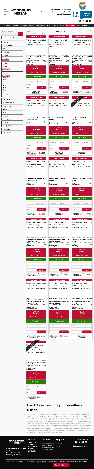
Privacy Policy (31, 461)
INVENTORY (46, 439)
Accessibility (20, 461)
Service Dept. (60, 443)
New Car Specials (47, 445)
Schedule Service (61, 445)
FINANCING (32, 442)
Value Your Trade (36, 72)
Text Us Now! (36, 77)
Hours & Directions (63, 14)
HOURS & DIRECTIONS (32, 445)
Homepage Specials (48, 449)
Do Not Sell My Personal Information (49, 461)
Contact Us (11, 461)
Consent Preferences (70, 461)
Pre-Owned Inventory (48, 444)
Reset (11, 38)
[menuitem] (12, 58)
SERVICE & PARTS (60, 440)
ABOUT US (32, 439)
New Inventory (46, 442)
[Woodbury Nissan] (16, 12)
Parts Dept (59, 447)
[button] (7, 25)
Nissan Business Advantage (32, 450)
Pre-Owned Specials (48, 447)
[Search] (20, 34)
